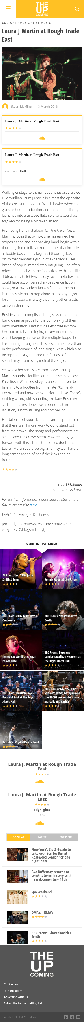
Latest (42, 837)
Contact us (11, 984)
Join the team (13, 991)
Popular (18, 837)
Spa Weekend (42, 892)
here (33, 505)
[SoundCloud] (42, 138)
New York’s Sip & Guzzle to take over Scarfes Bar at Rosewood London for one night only (51, 855)
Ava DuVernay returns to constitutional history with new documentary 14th (52, 875)
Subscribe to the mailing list (23, 1003)
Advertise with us (16, 997)
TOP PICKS (66, 837)
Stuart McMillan (22, 106)
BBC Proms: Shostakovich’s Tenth (51, 935)
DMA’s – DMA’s (42, 912)
